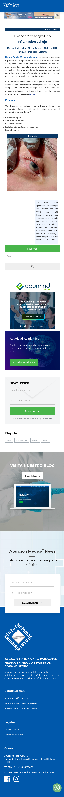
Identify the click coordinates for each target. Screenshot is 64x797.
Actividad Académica (23, 362)
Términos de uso (12, 729)
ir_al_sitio (53, 227)
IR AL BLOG (31, 475)
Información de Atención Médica (20, 708)
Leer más (32, 248)
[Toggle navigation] (33, 5)
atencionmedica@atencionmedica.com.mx (35, 772)
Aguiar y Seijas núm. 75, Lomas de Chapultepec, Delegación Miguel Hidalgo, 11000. (29, 758)
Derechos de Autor (13, 734)
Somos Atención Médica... (17, 698)
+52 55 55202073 (24, 767)
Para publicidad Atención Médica (21, 703)
